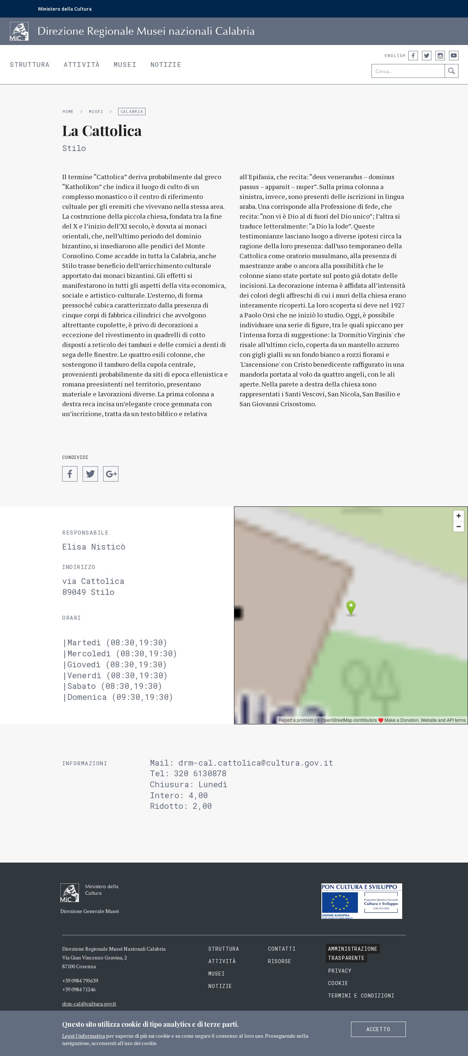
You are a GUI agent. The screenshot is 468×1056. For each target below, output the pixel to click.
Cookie (338, 983)
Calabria (132, 111)
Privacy (340, 970)
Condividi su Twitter (90, 474)
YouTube (453, 55)
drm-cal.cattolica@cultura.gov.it (255, 762)
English (395, 55)
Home (68, 111)
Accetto (378, 1029)
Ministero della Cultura (65, 8)
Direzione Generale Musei (89, 911)
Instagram (440, 55)
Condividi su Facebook (70, 474)
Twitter (426, 55)
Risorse (279, 961)
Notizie (166, 64)
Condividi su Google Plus (110, 474)
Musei (125, 64)
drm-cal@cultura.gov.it (89, 1003)
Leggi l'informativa (83, 1035)
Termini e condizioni (361, 995)
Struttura (30, 64)
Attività (82, 64)
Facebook (413, 55)
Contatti (282, 948)
